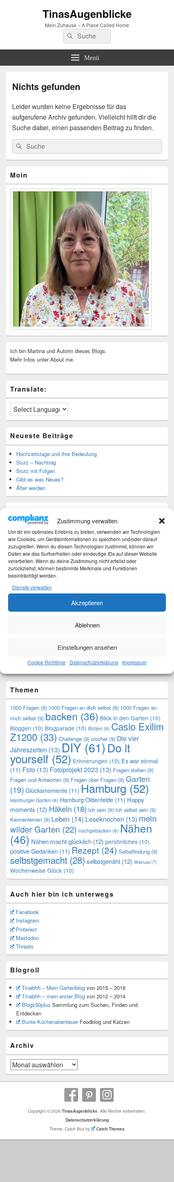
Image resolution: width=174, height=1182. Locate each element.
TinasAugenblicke (87, 13)
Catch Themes (110, 1129)
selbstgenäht (109, 861)
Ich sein (101, 810)
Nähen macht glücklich (67, 841)
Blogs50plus (36, 1005)
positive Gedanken (40, 851)
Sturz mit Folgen (35, 471)
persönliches (127, 841)
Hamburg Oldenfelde (92, 799)
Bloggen (26, 728)
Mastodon (27, 938)
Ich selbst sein (135, 810)
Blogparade (66, 728)
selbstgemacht (47, 859)
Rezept (94, 850)
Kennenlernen (30, 819)
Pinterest (26, 929)
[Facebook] (71, 1095)
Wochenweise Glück (42, 870)
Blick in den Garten (130, 718)
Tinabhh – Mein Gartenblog (53, 987)
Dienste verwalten (32, 587)
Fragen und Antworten (39, 780)
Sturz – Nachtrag (36, 462)
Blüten (99, 728)
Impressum (134, 662)
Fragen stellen (133, 770)
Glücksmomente (52, 790)
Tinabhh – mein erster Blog (53, 996)
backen (71, 716)
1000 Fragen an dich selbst (84, 707)
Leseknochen (111, 819)
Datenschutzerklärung (94, 662)
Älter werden (30, 488)
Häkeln (68, 808)
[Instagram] (107, 1095)
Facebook (27, 912)
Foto (35, 769)
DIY (84, 747)
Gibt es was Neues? (40, 479)
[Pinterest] (89, 1095)
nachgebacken (99, 830)
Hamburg (115, 788)
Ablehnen (87, 625)
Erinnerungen (96, 761)
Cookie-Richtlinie (47, 662)
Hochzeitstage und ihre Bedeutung (56, 454)
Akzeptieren (87, 602)
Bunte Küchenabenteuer (50, 1022)
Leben (67, 819)
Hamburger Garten (34, 800)
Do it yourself (70, 753)
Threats (25, 946)
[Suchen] (69, 36)
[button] (162, 521)
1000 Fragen (28, 707)
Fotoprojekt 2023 (80, 769)
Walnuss (145, 862)
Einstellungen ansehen (87, 647)
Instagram (27, 920)
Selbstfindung (138, 851)
